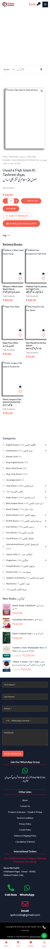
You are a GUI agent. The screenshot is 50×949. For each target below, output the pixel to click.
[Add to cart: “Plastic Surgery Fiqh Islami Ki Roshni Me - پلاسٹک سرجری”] (20, 387)
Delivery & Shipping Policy (25, 836)
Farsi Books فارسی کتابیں (19, 532)
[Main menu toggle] (45, 4)
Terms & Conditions (25, 818)
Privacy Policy (25, 824)
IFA (8, 235)
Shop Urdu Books (16, 474)
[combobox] (6, 720)
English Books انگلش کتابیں (21, 444)
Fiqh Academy (8, 188)
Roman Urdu (14, 456)
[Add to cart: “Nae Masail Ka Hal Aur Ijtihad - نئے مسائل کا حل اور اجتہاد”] (43, 330)
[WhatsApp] (27, 887)
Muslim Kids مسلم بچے (18, 572)
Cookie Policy (25, 830)
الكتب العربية (14, 491)
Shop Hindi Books (16, 468)
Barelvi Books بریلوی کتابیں (21, 515)
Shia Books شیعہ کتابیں (18, 583)
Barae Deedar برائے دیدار (19, 509)
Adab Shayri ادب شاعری (20, 497)
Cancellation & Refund (25, 842)
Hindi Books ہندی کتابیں (20, 450)
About (25, 800)
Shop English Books (17, 462)
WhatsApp (27, 895)
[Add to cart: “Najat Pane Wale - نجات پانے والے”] (20, 330)
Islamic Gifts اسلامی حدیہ (19, 554)
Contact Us (25, 806)
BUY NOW (10, 209)
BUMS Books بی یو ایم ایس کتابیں (23, 521)
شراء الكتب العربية (16, 589)
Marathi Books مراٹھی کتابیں (20, 566)
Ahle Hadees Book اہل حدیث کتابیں (24, 503)
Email (25, 911)
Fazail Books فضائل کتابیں (20, 538)
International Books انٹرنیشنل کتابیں (22, 546)
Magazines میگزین (17, 560)
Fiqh (29, 157)
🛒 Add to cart (31, 201)
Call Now (11, 895)
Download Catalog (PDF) (23, 224)
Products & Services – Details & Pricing (25, 812)
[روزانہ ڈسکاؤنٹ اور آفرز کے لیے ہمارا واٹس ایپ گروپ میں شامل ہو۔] (25, 770)
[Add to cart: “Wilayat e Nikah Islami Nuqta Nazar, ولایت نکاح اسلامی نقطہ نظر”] (20, 274)
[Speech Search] (41, 69)
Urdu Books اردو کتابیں (19, 485)
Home (5, 157)
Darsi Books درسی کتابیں (20, 526)
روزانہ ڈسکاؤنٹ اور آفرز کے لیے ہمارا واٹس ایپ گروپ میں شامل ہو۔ (25, 779)
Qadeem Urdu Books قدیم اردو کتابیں (25, 577)
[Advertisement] (25, 35)
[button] (41, 91)
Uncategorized (15, 480)
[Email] (25, 903)
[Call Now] (11, 887)
